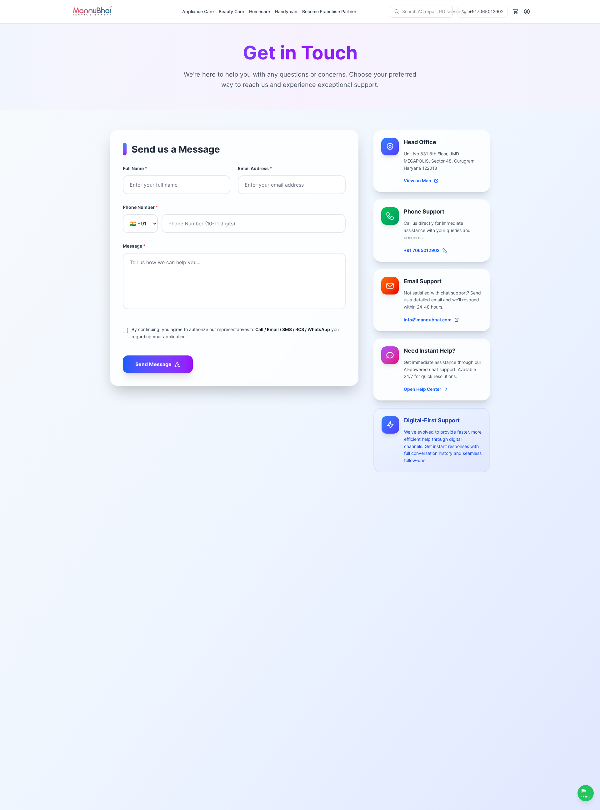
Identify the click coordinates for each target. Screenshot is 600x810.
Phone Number (140, 207)
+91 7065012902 (422, 250)
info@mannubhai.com (428, 319)
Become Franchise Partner (329, 11)
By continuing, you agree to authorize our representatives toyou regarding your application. (235, 333)
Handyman (286, 11)
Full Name (135, 168)
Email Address (255, 168)
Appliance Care (198, 11)
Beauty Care (231, 11)
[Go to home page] (92, 11)
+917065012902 (486, 11)
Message (134, 246)
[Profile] (527, 11)
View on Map (417, 180)
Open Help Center (422, 389)
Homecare (259, 11)
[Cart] (515, 11)
